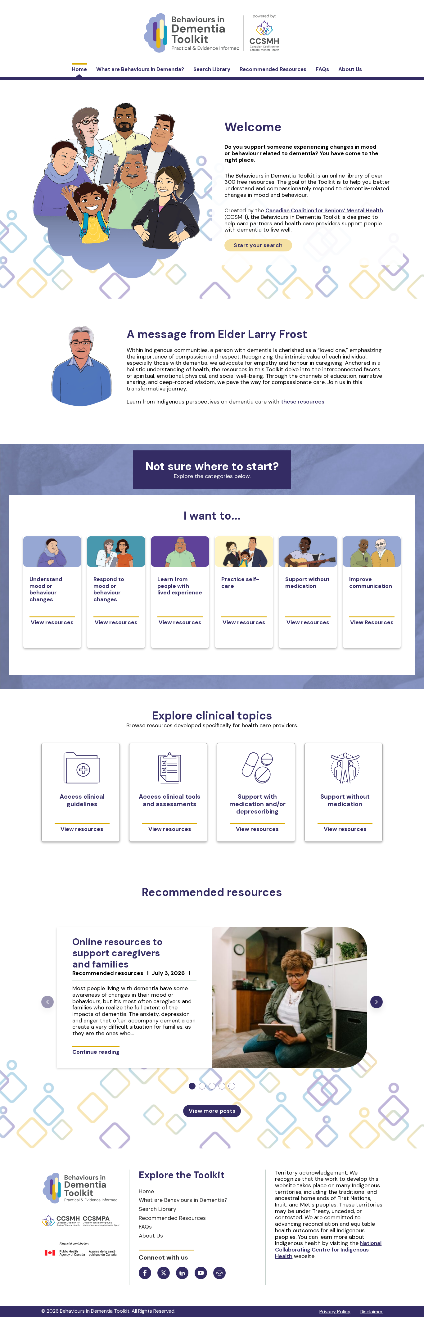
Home (79, 69)
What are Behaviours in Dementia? (140, 69)
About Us (350, 69)
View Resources (372, 622)
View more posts (212, 1111)
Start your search (258, 245)
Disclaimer (371, 1311)
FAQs (322, 69)
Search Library (211, 69)
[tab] (192, 1086)
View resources (52, 622)
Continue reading (96, 1051)
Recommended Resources (273, 69)
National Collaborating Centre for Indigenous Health (328, 1249)
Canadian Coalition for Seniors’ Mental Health (324, 210)
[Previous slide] (47, 1002)
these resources (302, 401)
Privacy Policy (334, 1311)
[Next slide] (376, 1002)
